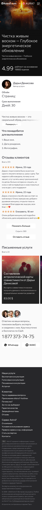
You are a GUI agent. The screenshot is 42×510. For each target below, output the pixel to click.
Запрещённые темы (10, 411)
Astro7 (18, 464)
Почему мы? (7, 401)
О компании (7, 423)
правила (12, 483)
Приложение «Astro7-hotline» (15, 398)
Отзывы (5, 414)
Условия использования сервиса (16, 426)
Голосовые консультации (13, 380)
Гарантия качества (10, 408)
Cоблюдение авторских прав (22, 501)
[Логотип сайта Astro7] (10, 3)
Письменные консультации (13, 383)
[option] (20, 280)
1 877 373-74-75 (18, 336)
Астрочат (6, 386)
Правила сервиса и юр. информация (17, 430)
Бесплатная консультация (13, 376)
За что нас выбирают (11, 405)
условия (23, 481)
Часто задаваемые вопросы (14, 395)
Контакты (6, 436)
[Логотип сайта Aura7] (29, 3)
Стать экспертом (9, 433)
